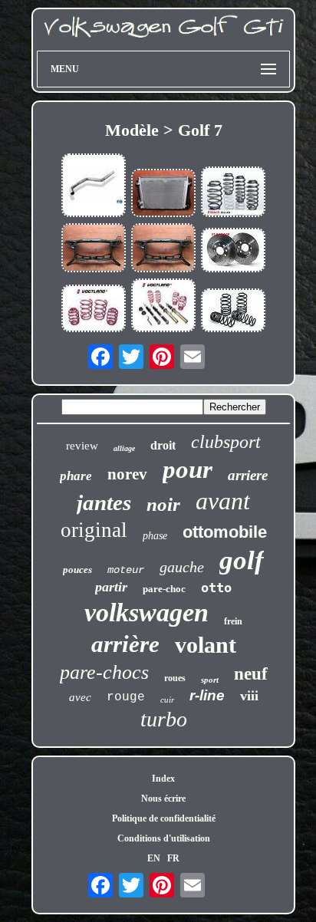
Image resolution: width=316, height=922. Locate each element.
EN (153, 858)
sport (210, 679)
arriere (248, 475)
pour (187, 469)
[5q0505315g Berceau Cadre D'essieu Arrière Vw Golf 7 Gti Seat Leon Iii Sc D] (93, 249)
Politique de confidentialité (164, 818)
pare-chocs (104, 672)
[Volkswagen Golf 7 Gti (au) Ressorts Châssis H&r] (233, 311)
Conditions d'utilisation (163, 838)
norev (127, 474)
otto (216, 587)
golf (241, 560)
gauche (182, 566)
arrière (125, 644)
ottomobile (225, 532)
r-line (207, 695)
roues (175, 678)
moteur (125, 570)
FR (173, 858)
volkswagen (146, 612)
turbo (163, 719)
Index (163, 778)
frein (233, 621)
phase (155, 536)
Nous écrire (163, 798)
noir (163, 504)
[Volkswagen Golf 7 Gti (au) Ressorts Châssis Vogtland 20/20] (93, 310)
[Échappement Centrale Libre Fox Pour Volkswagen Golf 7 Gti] (93, 187)
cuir (167, 699)
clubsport (226, 442)
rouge (126, 697)
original (94, 530)
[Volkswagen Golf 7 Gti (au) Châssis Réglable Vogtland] (163, 307)
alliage (124, 448)
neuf (251, 673)
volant (205, 644)
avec (80, 697)
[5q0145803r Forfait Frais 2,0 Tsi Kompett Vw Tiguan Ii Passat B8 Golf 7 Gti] (163, 194)
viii (249, 695)
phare (76, 476)
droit (163, 445)
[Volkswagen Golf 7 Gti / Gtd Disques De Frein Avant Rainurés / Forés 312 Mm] (233, 251)
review (82, 446)
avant (223, 501)
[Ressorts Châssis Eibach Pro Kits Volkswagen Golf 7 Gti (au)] (233, 193)
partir (111, 586)
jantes (104, 502)
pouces (77, 569)
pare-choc (164, 588)
